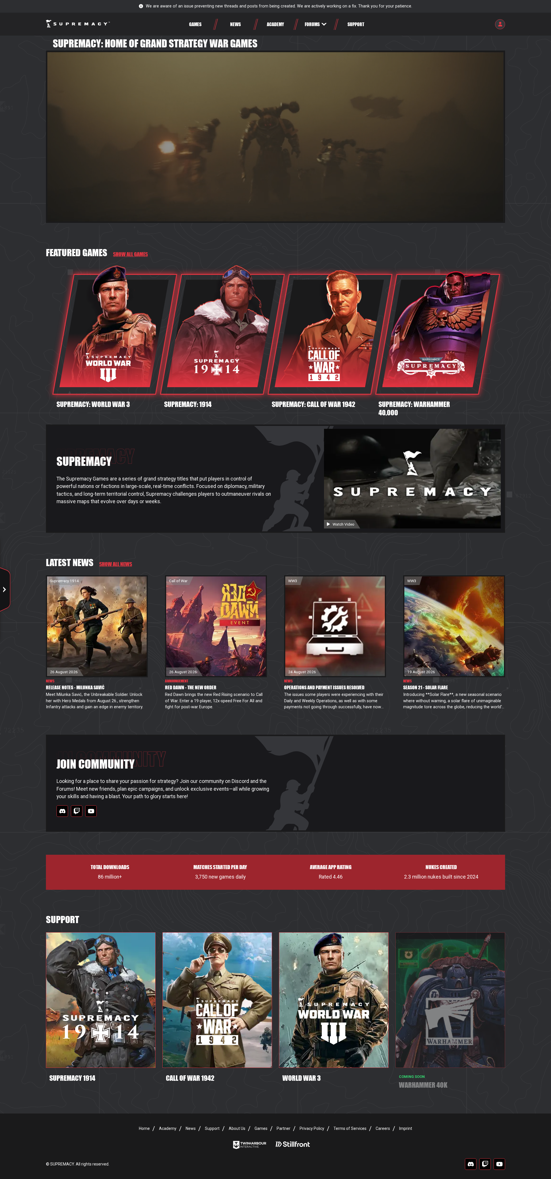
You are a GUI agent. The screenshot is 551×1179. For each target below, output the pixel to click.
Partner (283, 1128)
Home (144, 1128)
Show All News (115, 564)
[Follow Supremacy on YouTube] (91, 811)
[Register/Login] (500, 24)
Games (261, 1128)
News (191, 1128)
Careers (383, 1128)
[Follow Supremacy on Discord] (62, 811)
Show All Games (130, 254)
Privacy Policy (312, 1128)
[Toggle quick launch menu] (5, 590)
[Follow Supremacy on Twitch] (76, 811)
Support (212, 1128)
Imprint (405, 1128)
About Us (237, 1128)
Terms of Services (349, 1128)
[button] (315, 24)
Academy (167, 1128)
